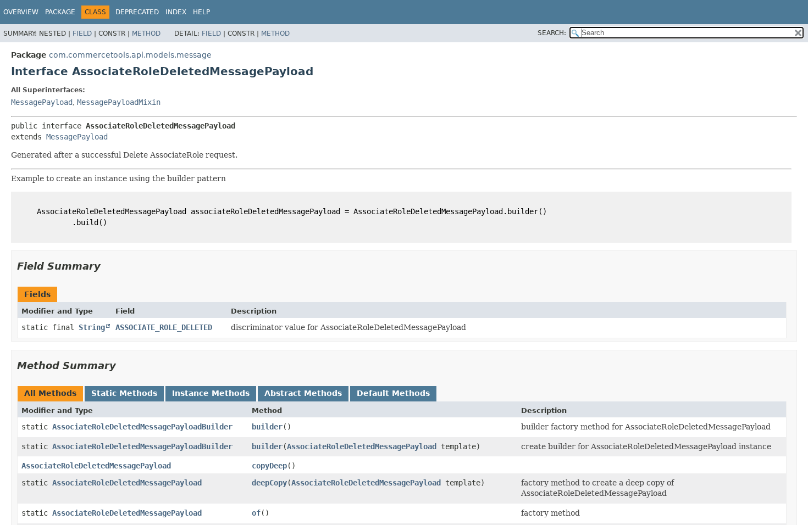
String (92, 327)
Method (146, 33)
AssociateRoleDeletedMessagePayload (361, 446)
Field (82, 33)
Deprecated (137, 12)
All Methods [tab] (50, 393)
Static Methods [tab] (124, 393)
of (256, 513)
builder (267, 426)
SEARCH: (552, 33)
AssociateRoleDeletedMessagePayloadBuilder (142, 426)
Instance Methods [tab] (211, 393)
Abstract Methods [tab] (303, 393)
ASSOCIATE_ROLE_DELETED (163, 327)
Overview (20, 12)
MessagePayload (42, 102)
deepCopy (269, 482)
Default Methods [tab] (393, 393)
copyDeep (269, 465)
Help (201, 12)
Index (175, 12)
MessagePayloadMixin (119, 102)
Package (60, 12)
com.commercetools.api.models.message (130, 55)
